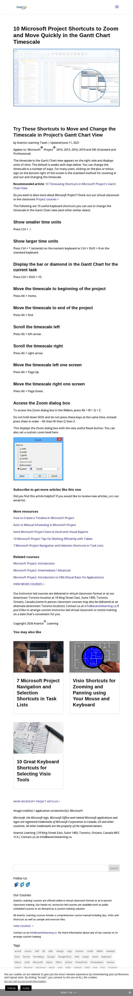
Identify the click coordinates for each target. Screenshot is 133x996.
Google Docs (64, 956)
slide (68, 967)
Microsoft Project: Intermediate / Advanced (41, 570)
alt (43, 951)
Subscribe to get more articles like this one (47, 489)
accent (18, 951)
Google (51, 956)
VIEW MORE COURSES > (29, 584)
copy (69, 951)
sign (60, 967)
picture (68, 962)
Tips (102, 967)
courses (79, 951)
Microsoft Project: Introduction (34, 563)
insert (95, 956)
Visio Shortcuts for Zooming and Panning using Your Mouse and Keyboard (94, 692)
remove (110, 962)
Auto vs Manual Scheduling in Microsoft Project (44, 525)
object (49, 962)
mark (27, 962)
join (111, 496)
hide (77, 956)
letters (18, 962)
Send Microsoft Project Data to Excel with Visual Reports (50, 532)
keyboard (106, 956)
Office (59, 962)
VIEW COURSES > (23, 926)
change (60, 951)
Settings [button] (11, 988)
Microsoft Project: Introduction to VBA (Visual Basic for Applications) (58, 577)
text (95, 967)
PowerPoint (81, 962)
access (28, 951)
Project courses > (47, 199)
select (18, 967)
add (37, 951)
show (51, 967)
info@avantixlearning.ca (100, 606)
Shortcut (28, 967)
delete (100, 951)
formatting (38, 956)
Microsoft (38, 962)
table (87, 967)
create (90, 951)
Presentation (97, 962)
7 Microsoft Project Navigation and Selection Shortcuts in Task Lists (58, 545)
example (110, 951)
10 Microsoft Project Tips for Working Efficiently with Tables (52, 539)
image (86, 956)
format (26, 956)
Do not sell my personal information (25, 981)
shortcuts (40, 967)
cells (50, 951)
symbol (77, 967)
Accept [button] (26, 988)
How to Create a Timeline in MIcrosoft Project (43, 518)
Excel (17, 956)
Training (112, 967)
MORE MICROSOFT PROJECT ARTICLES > (36, 801)
